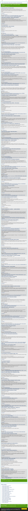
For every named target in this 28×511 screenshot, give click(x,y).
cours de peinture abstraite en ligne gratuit (10, 295)
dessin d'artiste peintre (8, 405)
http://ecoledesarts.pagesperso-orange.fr (7, 122)
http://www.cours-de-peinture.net (6, 156)
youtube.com (4, 252)
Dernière (11, 480)
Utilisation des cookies (20, 504)
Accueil (2, 504)
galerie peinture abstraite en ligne (8, 424)
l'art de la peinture (6, 73)
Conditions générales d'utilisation (12, 504)
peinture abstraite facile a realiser (4, 43)
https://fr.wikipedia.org (5, 476)
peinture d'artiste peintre (17, 16)
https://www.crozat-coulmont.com (6, 51)
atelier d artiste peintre (4, 406)
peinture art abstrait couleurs (10, 114)
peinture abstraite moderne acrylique (7, 487)
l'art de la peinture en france (9, 72)
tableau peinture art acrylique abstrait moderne (9, 63)
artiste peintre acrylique (4, 432)
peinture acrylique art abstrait (18, 323)
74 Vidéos (6, 6)
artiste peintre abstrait (7, 15)
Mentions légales (5, 504)
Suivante (9, 480)
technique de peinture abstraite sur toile (14, 305)
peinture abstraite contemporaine (5, 425)
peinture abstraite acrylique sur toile (6, 493)
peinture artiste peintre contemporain (17, 93)
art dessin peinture (23, 264)
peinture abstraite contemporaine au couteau (20, 217)
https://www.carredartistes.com (6, 404)
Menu (26, 0)
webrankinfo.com (5, 130)
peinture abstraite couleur (14, 195)
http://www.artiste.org (5, 304)
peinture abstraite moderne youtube (6, 501)
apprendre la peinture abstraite (17, 295)
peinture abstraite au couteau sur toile (16, 324)
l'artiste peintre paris (13, 332)
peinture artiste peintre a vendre (15, 157)
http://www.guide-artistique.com (6, 273)
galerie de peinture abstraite (21, 424)
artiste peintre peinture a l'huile (9, 370)
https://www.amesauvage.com (6, 147)
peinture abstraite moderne (5, 488)
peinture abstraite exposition (6, 495)
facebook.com (4, 33)
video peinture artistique (5, 500)
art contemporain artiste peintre (14, 15)
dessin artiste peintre (10, 406)
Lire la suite (2, 13)
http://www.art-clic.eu (5, 14)
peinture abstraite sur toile (4, 415)
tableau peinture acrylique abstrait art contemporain (20, 63)
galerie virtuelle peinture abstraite (8, 184)
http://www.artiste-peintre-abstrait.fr (7, 101)
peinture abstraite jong (6, 176)
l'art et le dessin (21, 477)
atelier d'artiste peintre (15, 52)
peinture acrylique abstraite (9, 324)
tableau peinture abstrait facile (11, 43)
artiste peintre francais (11, 73)
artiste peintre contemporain (14, 184)
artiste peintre (11, 468)
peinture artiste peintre (22, 431)
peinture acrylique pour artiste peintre (9, 16)
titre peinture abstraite (13, 264)
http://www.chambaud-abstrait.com (7, 62)
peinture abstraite (18, 264)
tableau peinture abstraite (8, 264)
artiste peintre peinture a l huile (18, 370)
